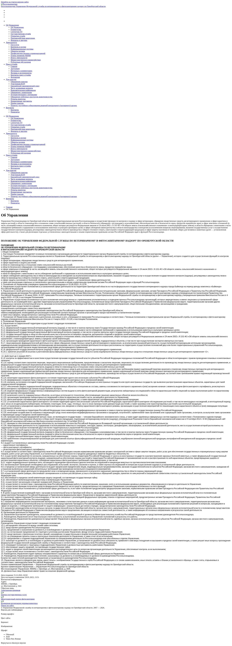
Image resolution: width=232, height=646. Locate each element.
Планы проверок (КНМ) (21, 56)
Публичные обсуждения (21, 62)
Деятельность (11, 42)
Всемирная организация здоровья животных (19, 603)
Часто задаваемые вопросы (22, 88)
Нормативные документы (21, 101)
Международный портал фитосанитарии (18, 599)
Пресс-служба (11, 64)
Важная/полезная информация (23, 90)
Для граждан (11, 79)
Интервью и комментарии (21, 71)
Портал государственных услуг (14, 595)
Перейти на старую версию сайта (15, 2)
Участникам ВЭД (18, 84)
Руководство (16, 29)
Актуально (15, 69)
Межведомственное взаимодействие (26, 60)
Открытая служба (18, 36)
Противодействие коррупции (23, 38)
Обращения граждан (19, 82)
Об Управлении (12, 25)
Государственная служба (21, 34)
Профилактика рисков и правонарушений (28, 53)
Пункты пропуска (18, 99)
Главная (9, 207)
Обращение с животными (21, 92)
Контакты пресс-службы (21, 75)
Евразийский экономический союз (25, 86)
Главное (14, 66)
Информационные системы (22, 49)
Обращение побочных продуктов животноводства (31, 97)
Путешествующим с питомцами (24, 95)
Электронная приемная (10, 590)
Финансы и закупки (19, 40)
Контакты (10, 108)
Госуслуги (15, 45)
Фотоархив (15, 77)
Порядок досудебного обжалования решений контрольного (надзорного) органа (44, 105)
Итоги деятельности (19, 58)
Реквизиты (15, 112)
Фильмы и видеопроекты (21, 73)
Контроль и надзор (18, 47)
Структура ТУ (16, 32)
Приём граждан (17, 103)
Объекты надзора (18, 51)
